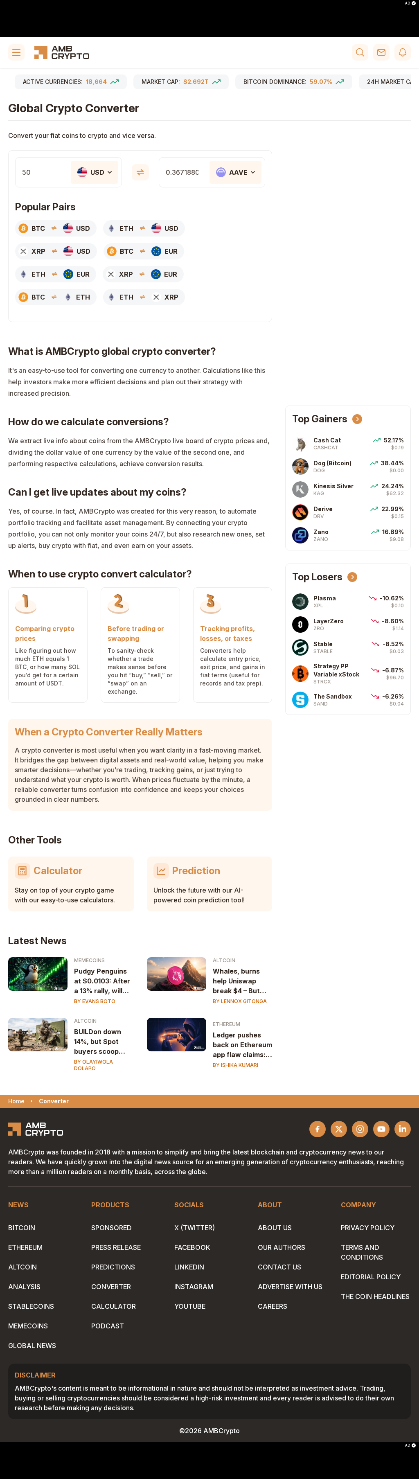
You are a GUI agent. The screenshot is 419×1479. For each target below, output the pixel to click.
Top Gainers (319, 419)
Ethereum (226, 1024)
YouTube (189, 1306)
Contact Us (279, 1267)
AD (407, 3)
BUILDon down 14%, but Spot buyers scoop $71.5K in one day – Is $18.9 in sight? (103, 1042)
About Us (275, 1228)
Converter (111, 1287)
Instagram (193, 1287)
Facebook (192, 1247)
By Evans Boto (94, 1001)
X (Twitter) (194, 1228)
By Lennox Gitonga (240, 1001)
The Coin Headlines (375, 1296)
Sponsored (111, 1228)
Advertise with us (290, 1287)
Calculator (113, 1306)
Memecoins (89, 960)
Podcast (107, 1326)
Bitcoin (21, 1228)
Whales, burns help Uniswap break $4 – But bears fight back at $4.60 (239, 981)
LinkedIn (189, 1267)
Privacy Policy (367, 1228)
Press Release (116, 1247)
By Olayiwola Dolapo (93, 1065)
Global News (32, 1345)
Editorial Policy (371, 1277)
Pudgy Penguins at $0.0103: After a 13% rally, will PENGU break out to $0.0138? (102, 981)
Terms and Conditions (362, 1252)
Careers (272, 1306)
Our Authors (281, 1247)
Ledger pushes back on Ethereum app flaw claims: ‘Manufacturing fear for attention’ (242, 1045)
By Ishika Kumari (235, 1065)
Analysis (24, 1287)
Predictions (113, 1267)
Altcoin (224, 960)
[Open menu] (16, 52)
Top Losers (317, 577)
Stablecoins (31, 1306)
